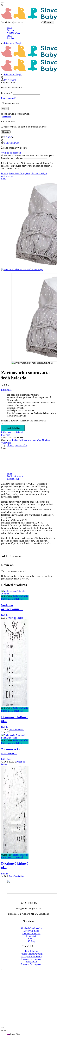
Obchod (10, 30)
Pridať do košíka (13, 428)
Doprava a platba (31, 931)
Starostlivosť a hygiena (19, 173)
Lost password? (8, 98)
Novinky (46, 440)
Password (7, 93)
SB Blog (31, 941)
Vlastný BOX (13, 33)
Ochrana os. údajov (31, 933)
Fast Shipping (31, 951)
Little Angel (6, 390)
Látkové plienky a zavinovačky (26, 440)
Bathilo (4, 615)
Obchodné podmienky (31, 928)
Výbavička (6, 443)
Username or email (11, 87)
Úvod (9, 27)
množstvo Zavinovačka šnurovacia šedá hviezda (23, 420)
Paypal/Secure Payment (31, 954)
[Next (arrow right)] (5, 1030)
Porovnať (5, 435)
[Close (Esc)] (2, 1027)
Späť (3, 178)
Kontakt (10, 38)
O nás (9, 35)
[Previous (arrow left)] (2, 1030)
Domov (4, 173)
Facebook (6, 116)
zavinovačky (21, 445)
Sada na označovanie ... (12, 607)
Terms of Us (31, 961)
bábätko (10, 445)
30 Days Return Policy (31, 956)
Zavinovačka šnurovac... (10, 751)
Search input (7, 22)
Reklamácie (31, 936)
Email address (9, 121)
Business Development (31, 959)
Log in (4, 109)
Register (5, 132)
